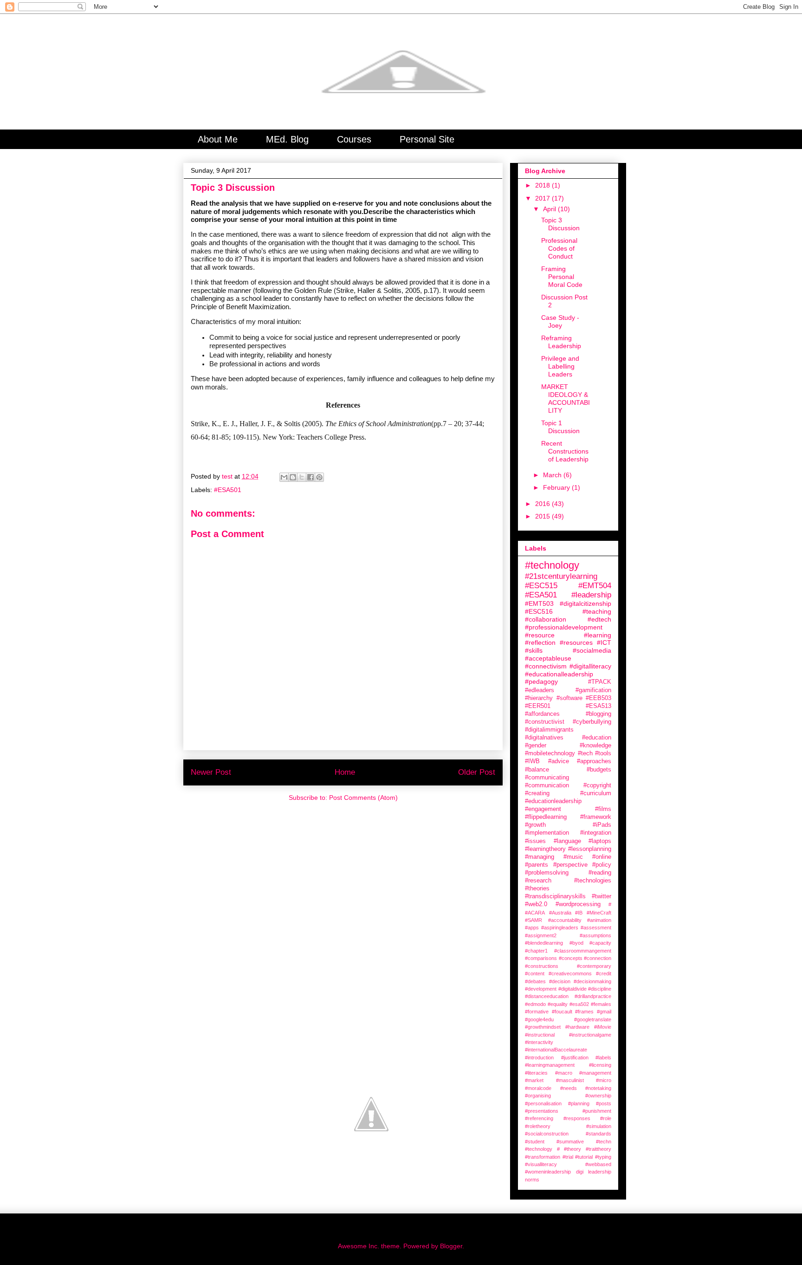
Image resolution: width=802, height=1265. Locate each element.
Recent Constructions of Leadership (565, 451)
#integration (595, 833)
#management (595, 1073)
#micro (603, 1080)
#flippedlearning (546, 817)
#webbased (598, 1164)
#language (567, 841)
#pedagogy (541, 681)
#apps (532, 927)
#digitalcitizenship (585, 603)
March (553, 475)
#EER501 (537, 706)
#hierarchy (539, 698)
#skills (534, 650)
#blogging (598, 714)
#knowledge (595, 745)
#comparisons (541, 958)
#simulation (598, 1126)
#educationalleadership (559, 674)
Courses (354, 139)
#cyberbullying (592, 722)
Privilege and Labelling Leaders (560, 366)
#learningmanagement (550, 1065)
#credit (603, 973)
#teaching (596, 611)
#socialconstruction (547, 1133)
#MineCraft (599, 912)
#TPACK (599, 682)
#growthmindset (543, 1027)
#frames (584, 1011)
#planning (578, 1103)
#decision (559, 981)
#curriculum (595, 793)
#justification (575, 1057)
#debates (535, 981)
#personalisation (543, 1103)
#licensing (600, 1065)
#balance (537, 769)
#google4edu (539, 1019)
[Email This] (284, 477)
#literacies (536, 1073)
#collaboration (545, 619)
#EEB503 (598, 698)
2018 (543, 185)
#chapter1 (536, 951)
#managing (539, 857)
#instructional (540, 1035)
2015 (543, 516)
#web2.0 (536, 904)
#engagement (543, 809)
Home (345, 772)
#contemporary (594, 966)
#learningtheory (545, 849)
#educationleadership (553, 801)
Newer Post (211, 772)
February (557, 487)
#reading (600, 872)
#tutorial (584, 1157)
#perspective (570, 865)
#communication (547, 785)
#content (534, 973)
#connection (597, 958)
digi (579, 1171)
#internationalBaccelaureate (556, 1049)
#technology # (542, 1149)
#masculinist (570, 1080)
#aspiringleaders (559, 927)
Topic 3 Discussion (560, 224)
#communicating (547, 777)
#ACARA (535, 912)
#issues (535, 841)
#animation (599, 920)
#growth (535, 825)
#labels (603, 1057)
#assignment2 (540, 935)
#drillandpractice (593, 996)
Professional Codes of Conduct (559, 248)
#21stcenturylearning (561, 576)
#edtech (599, 619)
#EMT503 (539, 603)
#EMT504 (594, 585)
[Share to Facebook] (310, 477)
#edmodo (535, 1004)
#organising (538, 1095)
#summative (570, 1141)
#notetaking (598, 1088)
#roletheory (537, 1126)
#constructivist (544, 722)
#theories (537, 888)
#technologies (592, 880)
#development (540, 989)
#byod (576, 943)
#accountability (565, 920)
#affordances (542, 714)
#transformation (542, 1157)
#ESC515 (541, 585)
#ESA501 (227, 489)
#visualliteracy (541, 1164)
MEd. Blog (287, 139)
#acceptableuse (548, 658)
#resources (576, 642)
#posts (603, 1103)
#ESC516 (539, 611)
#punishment (596, 1111)
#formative (537, 1011)
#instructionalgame (590, 1035)
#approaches (594, 761)
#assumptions (595, 935)
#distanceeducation (547, 996)
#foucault (562, 1011)
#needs (568, 1088)
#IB (578, 912)
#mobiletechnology (550, 753)
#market (534, 1080)
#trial (568, 1157)
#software (569, 698)
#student (534, 1141)
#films (603, 809)
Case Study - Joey (560, 321)
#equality (558, 1004)
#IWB (532, 761)
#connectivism (546, 666)
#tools (603, 753)
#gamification (593, 690)
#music (573, 857)
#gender (535, 745)
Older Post (476, 772)
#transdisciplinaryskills (555, 896)
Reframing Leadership (561, 342)
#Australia (560, 912)
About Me (218, 139)
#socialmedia (592, 650)
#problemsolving (547, 872)
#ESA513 (598, 706)
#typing (603, 1157)
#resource (540, 635)
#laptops (600, 841)
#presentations (541, 1111)
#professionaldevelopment (563, 627)
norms (532, 1179)
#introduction (539, 1057)
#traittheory (598, 1149)
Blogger (451, 1246)
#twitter (601, 896)
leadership (599, 1171)
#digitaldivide (572, 989)
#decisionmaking (592, 981)
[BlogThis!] (293, 477)
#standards (598, 1133)
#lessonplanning (589, 849)
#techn (603, 1141)
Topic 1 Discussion (560, 427)
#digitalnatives (544, 737)
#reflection (540, 642)
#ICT (604, 642)
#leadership (591, 594)
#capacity (600, 943)
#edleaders (539, 690)
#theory (572, 1149)
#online (601, 857)
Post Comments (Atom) (363, 797)
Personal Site (427, 139)
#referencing (539, 1118)
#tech (585, 753)
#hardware (577, 1027)
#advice (558, 761)
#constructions (541, 966)
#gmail (604, 1011)
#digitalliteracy (590, 666)
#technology (552, 565)
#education (596, 737)
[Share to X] (301, 477)
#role (605, 1118)
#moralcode (538, 1088)
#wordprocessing (578, 904)
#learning (597, 635)
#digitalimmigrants (549, 730)
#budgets (599, 769)
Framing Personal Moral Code (561, 276)
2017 (543, 198)
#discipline (599, 989)
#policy (601, 865)
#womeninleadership (548, 1171)
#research (538, 880)
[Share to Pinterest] (319, 477)
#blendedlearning (544, 943)
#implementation (547, 833)
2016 (543, 503)
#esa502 (579, 1004)
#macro (563, 1073)
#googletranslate (592, 1019)
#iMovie (602, 1027)
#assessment (596, 927)
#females (601, 1004)
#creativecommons (570, 973)
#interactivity (539, 1042)
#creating (537, 793)
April (550, 209)
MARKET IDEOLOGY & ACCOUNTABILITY (565, 398)
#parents (536, 865)
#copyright (597, 785)
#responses (576, 1118)
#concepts (570, 958)
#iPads (602, 825)
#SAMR (533, 920)
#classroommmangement (582, 951)
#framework (595, 817)
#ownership (598, 1095)
